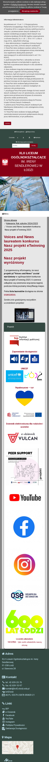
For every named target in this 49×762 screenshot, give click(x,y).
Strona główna (20, 132)
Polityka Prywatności (15, 725)
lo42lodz (9, 692)
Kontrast (37, 137)
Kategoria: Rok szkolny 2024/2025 (22, 223)
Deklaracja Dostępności (16, 728)
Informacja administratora (25, 142)
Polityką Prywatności (19, 5)
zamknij (7, 123)
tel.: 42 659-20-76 (13, 682)
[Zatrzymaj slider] (24, 208)
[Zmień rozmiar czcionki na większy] (23, 138)
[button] (3, 194)
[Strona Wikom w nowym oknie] (8, 760)
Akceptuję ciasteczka (30, 11)
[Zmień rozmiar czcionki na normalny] (17, 138)
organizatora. (10, 294)
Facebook (10, 715)
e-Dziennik (10, 712)
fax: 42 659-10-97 (13, 685)
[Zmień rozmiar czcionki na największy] (29, 138)
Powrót (10, 327)
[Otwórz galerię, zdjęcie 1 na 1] (24, 315)
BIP (7, 708)
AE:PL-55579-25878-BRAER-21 (20, 695)
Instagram (10, 722)
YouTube (9, 718)
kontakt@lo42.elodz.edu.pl (17, 688)
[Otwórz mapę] (17, 747)
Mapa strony (31, 132)
